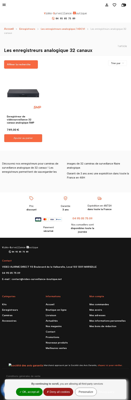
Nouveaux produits (57, 342)
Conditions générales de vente (23, 376)
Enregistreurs (10, 309)
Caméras (7, 315)
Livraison (51, 315)
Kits (4, 304)
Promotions (52, 337)
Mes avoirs (95, 309)
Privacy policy (106, 391)
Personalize (86, 391)
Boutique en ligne (56, 309)
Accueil (9, 28)
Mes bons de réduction (102, 326)
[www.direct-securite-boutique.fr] (65, 16)
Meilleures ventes (56, 348)
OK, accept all (30, 391)
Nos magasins (54, 326)
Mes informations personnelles (107, 320)
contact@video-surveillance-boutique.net (37, 279)
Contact (50, 331)
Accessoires (9, 320)
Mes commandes (99, 304)
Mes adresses (97, 315)
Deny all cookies (59, 391)
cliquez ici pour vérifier (110, 365)
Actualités (52, 320)
